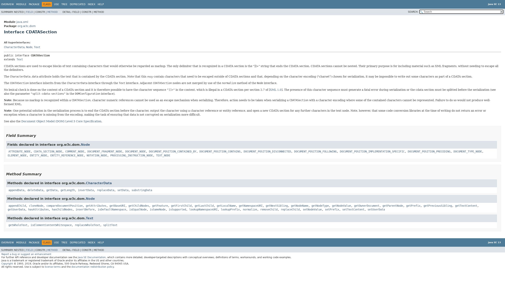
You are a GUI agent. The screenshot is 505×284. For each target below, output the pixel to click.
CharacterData (14, 47)
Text (37, 47)
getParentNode (392, 205)
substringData (142, 190)
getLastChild (204, 205)
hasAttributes (38, 209)
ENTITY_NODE (38, 155)
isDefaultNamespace (112, 209)
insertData (86, 190)
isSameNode (158, 209)
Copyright (7, 263)
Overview (7, 4)
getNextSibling (277, 205)
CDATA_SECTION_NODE (48, 151)
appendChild (17, 205)
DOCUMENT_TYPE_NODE (468, 151)
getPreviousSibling (438, 205)
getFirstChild (181, 205)
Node (29, 47)
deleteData (35, 190)
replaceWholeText (87, 225)
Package (34, 4)
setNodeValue (312, 209)
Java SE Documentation (92, 257)
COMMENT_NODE (74, 151)
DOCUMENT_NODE (135, 151)
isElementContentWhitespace (51, 225)
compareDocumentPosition (64, 205)
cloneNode (36, 205)
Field (29, 12)
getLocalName (226, 205)
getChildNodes (138, 205)
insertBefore (85, 209)
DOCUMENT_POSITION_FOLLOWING (315, 151)
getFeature (160, 205)
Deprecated (77, 4)
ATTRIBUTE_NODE (19, 151)
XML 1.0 (275, 89)
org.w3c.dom (27, 26)
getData (51, 190)
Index (91, 4)
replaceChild (290, 209)
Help (101, 4)
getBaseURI (117, 205)
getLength (68, 190)
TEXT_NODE (163, 155)
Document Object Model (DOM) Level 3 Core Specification (61, 121)
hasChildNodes (62, 209)
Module (21, 4)
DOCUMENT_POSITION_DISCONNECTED (267, 151)
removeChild (269, 209)
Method (52, 12)
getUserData (16, 209)
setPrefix (332, 209)
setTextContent (353, 209)
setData (122, 190)
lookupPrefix (230, 209)
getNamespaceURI (251, 205)
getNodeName (299, 205)
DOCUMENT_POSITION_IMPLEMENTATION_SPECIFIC (372, 151)
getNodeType (320, 205)
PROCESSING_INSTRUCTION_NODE (131, 155)
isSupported (177, 209)
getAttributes (96, 205)
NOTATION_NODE (97, 155)
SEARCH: (413, 11)
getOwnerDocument (366, 205)
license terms (53, 266)
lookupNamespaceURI (203, 209)
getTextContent (466, 205)
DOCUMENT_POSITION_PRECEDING (429, 151)
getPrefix (413, 205)
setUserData (376, 209)
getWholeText (17, 225)
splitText (110, 225)
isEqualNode (138, 209)
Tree (64, 4)
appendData (16, 190)
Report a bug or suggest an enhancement (26, 254)
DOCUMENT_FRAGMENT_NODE (104, 151)
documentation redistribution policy (92, 266)
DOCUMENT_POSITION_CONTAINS (219, 151)
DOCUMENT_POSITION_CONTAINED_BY (172, 151)
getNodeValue (341, 205)
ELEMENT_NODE (17, 155)
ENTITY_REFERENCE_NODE (66, 155)
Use (56, 4)
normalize (250, 209)
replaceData (105, 190)
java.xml (22, 21)
